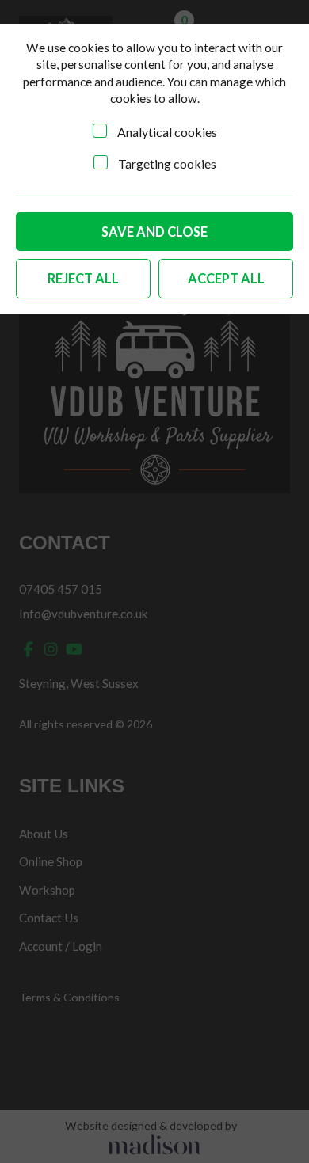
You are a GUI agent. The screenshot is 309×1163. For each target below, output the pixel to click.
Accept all (226, 278)
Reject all (83, 278)
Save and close (154, 231)
